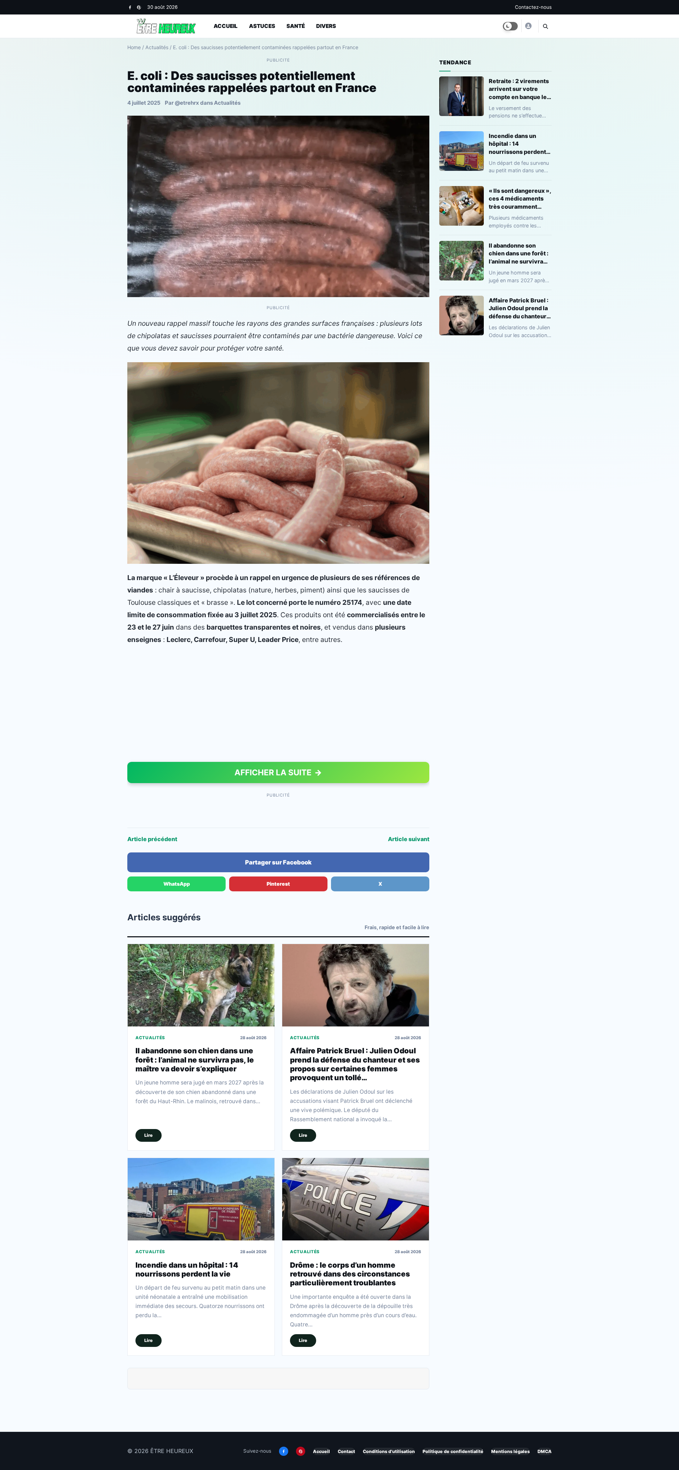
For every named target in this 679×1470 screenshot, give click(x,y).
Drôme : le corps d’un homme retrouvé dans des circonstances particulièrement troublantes (350, 1274)
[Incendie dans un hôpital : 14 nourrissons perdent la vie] (201, 1199)
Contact (346, 1451)
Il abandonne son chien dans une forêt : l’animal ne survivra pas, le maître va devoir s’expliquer (194, 1059)
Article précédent (152, 839)
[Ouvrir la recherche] (545, 26)
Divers (326, 26)
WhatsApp (176, 884)
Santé (295, 26)
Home (134, 47)
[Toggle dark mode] (510, 26)
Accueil (226, 26)
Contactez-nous (533, 7)
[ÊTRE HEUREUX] (528, 25)
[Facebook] (130, 7)
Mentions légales (510, 1451)
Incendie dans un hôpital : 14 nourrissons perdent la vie (186, 1269)
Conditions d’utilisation (389, 1451)
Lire (148, 1135)
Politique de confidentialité (453, 1451)
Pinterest (278, 884)
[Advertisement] (278, 705)
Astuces (262, 26)
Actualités (156, 47)
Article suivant (408, 839)
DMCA (545, 1451)
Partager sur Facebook (278, 862)
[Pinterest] (138, 7)
